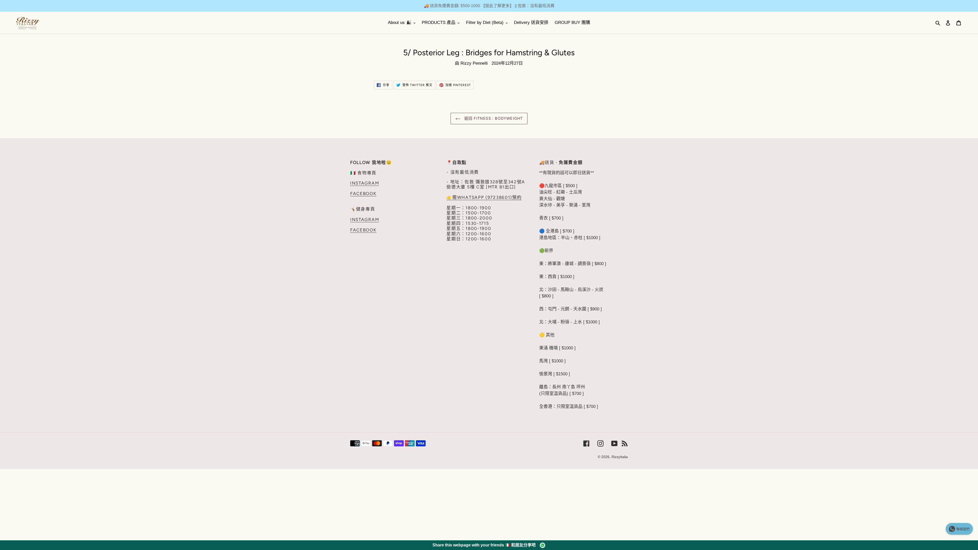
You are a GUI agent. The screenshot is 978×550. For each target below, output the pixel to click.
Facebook (363, 193)
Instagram (364, 183)
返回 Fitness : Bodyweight (493, 118)
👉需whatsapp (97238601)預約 (484, 197)
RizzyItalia (620, 457)
